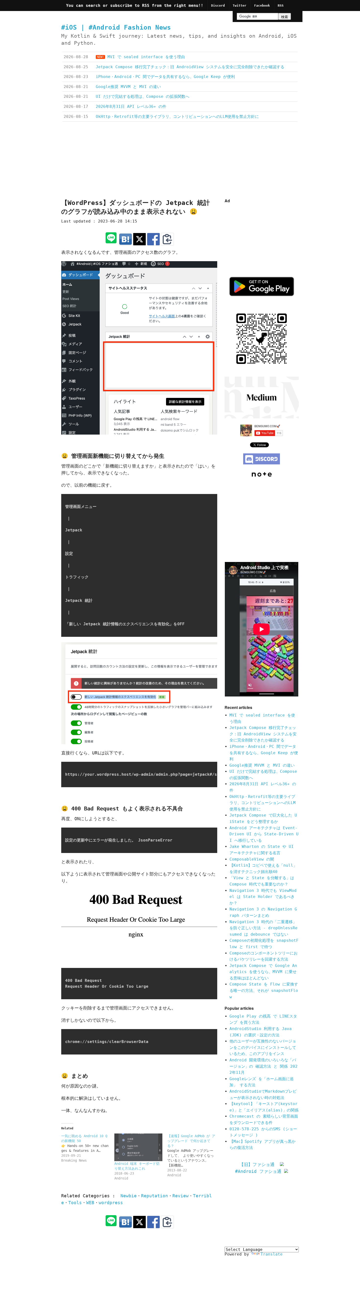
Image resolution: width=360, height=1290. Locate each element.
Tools (75, 1202)
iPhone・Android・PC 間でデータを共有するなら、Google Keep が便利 (263, 752)
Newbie (128, 1195)
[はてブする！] (125, 239)
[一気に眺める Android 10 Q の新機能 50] (87, 1148)
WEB (90, 1202)
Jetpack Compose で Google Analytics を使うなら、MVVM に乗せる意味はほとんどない (263, 971)
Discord (218, 5)
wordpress (111, 1202)
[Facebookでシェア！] (153, 239)
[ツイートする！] (139, 239)
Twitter (239, 5)
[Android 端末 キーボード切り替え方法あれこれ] (138, 1147)
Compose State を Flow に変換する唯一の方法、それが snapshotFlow (263, 990)
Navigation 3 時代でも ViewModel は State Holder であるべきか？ (263, 896)
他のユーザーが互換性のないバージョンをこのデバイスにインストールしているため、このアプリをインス (262, 1047)
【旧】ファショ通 (259, 1164)
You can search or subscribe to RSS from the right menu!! (134, 5)
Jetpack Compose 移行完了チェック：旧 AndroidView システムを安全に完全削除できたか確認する (263, 733)
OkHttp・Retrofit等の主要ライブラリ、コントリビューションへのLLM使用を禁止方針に (262, 802)
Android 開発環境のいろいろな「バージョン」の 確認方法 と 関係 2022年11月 (263, 1066)
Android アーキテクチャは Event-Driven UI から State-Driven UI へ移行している (264, 834)
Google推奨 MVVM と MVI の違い (262, 765)
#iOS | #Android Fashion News (116, 27)
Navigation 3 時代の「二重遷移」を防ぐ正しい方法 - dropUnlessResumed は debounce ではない (263, 928)
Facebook (262, 5)
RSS (281, 5)
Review (180, 1195)
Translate (272, 1254)
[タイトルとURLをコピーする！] (167, 239)
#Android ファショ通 (259, 1171)
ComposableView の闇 (251, 859)
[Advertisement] (180, 160)
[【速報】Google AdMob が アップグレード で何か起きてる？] (193, 1155)
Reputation (154, 1195)
